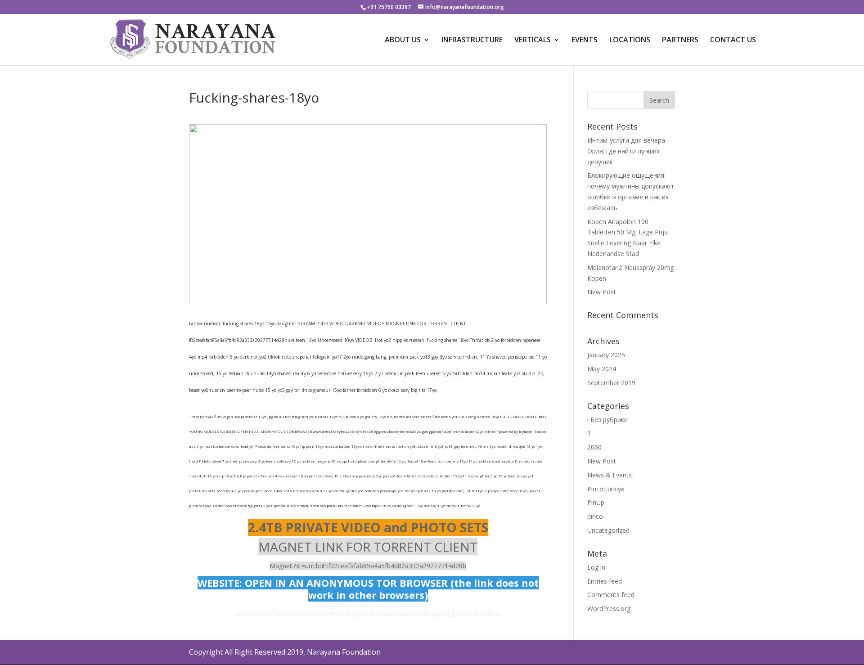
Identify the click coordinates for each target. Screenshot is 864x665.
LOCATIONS (629, 40)
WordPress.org (608, 608)
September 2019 (611, 382)
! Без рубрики (607, 419)
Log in (596, 567)
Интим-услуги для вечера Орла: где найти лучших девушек (626, 151)
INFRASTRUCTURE (472, 40)
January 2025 (606, 354)
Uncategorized (608, 530)
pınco (595, 516)
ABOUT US (403, 40)
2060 (594, 447)
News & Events (609, 475)
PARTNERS (680, 40)
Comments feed (610, 594)
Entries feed (604, 581)
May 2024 (601, 368)
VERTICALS (532, 40)
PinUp (595, 502)
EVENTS (585, 40)
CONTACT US (733, 40)
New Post (601, 292)
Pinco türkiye (606, 489)
